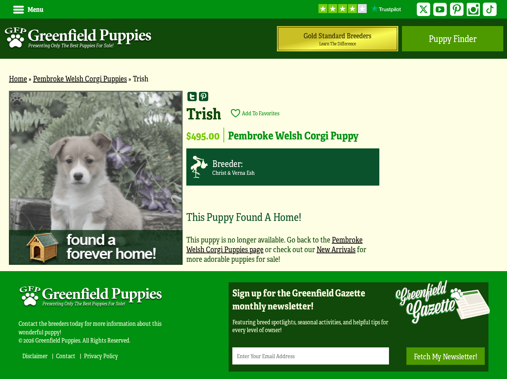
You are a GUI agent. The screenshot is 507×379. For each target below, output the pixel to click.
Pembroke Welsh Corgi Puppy (293, 135)
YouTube (440, 9)
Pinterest (457, 9)
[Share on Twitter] (192, 96)
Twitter (424, 9)
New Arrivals (336, 249)
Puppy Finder (453, 38)
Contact (65, 355)
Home (18, 78)
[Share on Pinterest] (203, 96)
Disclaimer (35, 355)
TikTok (490, 9)
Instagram (473, 9)
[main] (253, 181)
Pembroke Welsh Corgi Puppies (80, 78)
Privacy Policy (101, 355)
